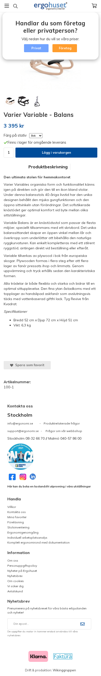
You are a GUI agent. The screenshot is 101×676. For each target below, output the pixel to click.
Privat (36, 48)
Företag (65, 48)
